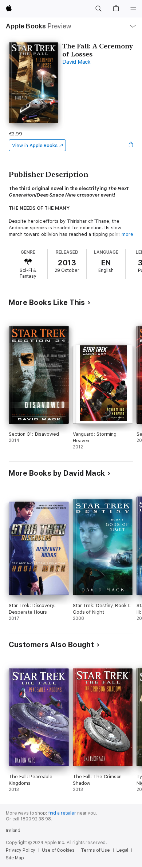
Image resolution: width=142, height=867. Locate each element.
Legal (122, 850)
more (127, 234)
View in (35, 145)
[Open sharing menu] (131, 145)
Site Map (15, 857)
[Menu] (133, 8)
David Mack (76, 62)
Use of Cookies (58, 850)
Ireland (13, 830)
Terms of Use (95, 850)
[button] (98, 8)
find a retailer (62, 813)
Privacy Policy (20, 850)
